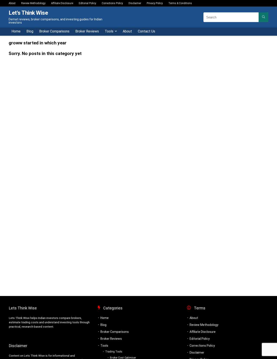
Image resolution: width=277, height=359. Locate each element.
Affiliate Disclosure (62, 3)
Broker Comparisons (54, 31)
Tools (109, 31)
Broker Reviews (87, 31)
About (12, 3)
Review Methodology (33, 3)
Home (16, 31)
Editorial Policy (87, 3)
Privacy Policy (155, 3)
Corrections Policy (112, 3)
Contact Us (146, 31)
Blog (29, 31)
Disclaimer (135, 3)
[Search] (263, 17)
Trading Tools (113, 351)
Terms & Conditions (180, 3)
